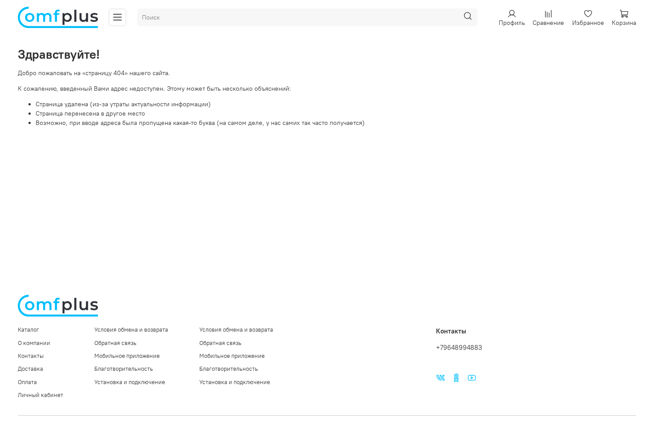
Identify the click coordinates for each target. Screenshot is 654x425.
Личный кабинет (40, 395)
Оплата (27, 382)
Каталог (28, 329)
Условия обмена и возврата (131, 329)
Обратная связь (115, 343)
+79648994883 (459, 347)
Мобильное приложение (127, 356)
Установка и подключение (129, 382)
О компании (34, 343)
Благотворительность (123, 368)
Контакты (31, 356)
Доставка (30, 368)
